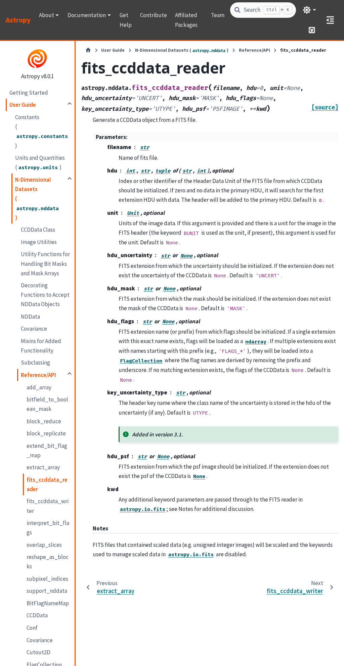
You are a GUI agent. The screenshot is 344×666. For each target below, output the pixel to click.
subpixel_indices (47, 578)
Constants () (41, 131)
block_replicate (46, 433)
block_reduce (44, 421)
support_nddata (47, 590)
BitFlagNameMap (48, 603)
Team (217, 15)
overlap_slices (44, 545)
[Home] (88, 50)
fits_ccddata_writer (48, 505)
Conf (32, 627)
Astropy (18, 20)
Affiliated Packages (186, 19)
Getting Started (28, 92)
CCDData (37, 615)
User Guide (22, 104)
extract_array (43, 467)
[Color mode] (309, 10)
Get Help (126, 19)
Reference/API (38, 375)
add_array (39, 387)
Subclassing (35, 362)
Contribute (153, 15)
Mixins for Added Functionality (41, 345)
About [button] (46, 15)
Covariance (34, 328)
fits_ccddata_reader (47, 484)
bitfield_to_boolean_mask (47, 404)
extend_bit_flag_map (47, 450)
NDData (30, 316)
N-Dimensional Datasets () (37, 198)
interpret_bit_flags (48, 527)
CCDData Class (38, 229)
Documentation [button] (87, 15)
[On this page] (330, 20)
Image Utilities (39, 242)
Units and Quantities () (40, 162)
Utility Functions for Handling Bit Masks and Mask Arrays (45, 263)
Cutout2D (38, 652)
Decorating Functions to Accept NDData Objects (45, 295)
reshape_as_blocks (48, 561)
